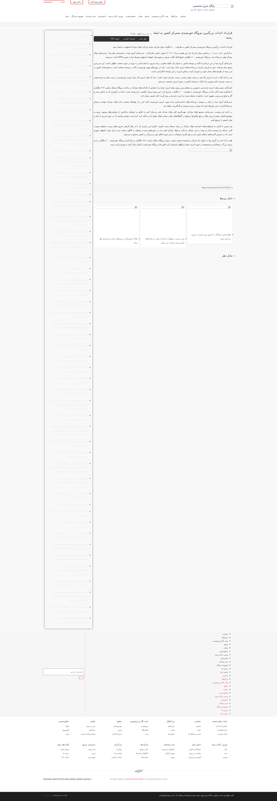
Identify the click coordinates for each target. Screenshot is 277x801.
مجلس (198, 726)
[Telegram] (232, 780)
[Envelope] (223, 780)
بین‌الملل (174, 16)
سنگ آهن (92, 730)
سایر (67, 16)
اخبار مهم (92, 749)
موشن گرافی (170, 753)
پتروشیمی (144, 726)
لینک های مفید (63, 744)
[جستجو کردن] (81, 677)
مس (67, 734)
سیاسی (183, 16)
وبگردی (119, 749)
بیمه (225, 753)
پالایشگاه (145, 730)
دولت (199, 730)
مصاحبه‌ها (144, 757)
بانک (225, 749)
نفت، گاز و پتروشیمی (159, 16)
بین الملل (171, 721)
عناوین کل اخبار (221, 726)
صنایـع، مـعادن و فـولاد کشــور (203, 10)
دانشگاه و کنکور (195, 749)
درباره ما (225, 669)
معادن (140, 16)
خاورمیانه (171, 734)
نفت (146, 734)
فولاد (67, 726)
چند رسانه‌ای (91, 16)
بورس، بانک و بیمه (115, 16)
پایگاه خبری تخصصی (204, 5)
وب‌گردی (118, 744)
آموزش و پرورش (195, 757)
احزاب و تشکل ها (194, 734)
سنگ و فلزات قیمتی (88, 734)
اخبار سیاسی (222, 734)
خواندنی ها (118, 753)
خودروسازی (117, 726)
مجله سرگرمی (116, 757)
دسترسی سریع (89, 744)
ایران (173, 730)
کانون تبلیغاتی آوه (48, 795)
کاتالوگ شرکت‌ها (168, 749)
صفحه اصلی (64, 749)
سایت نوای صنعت (219, 721)
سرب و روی (91, 726)
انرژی (120, 730)
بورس (225, 757)
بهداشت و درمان (195, 753)
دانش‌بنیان (102, 16)
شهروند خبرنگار (77, 16)
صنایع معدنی (130, 16)
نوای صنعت (217, 53)
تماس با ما (224, 672)
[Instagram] (227, 780)
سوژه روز (91, 757)
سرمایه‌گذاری (117, 734)
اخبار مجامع (144, 749)
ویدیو (173, 757)
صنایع (147, 16)
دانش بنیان (196, 744)
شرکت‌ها (144, 744)
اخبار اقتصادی (222, 730)
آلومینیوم (66, 730)
